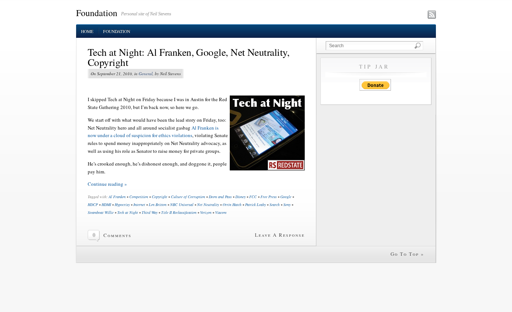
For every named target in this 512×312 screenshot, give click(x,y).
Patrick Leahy (255, 204)
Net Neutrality (208, 204)
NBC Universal (181, 204)
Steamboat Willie (101, 212)
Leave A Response (280, 234)
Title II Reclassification (178, 212)
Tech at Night (127, 212)
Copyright (159, 196)
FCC (253, 196)
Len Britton (157, 204)
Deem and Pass (220, 196)
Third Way (149, 212)
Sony (286, 204)
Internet (139, 204)
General (146, 73)
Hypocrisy (122, 204)
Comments (117, 235)
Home (87, 31)
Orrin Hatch (232, 204)
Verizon (205, 212)
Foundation (96, 13)
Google (285, 196)
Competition (138, 196)
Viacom (220, 212)
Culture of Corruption (188, 196)
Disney (240, 196)
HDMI (106, 204)
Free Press (268, 196)
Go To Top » (407, 254)
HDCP (93, 204)
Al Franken (117, 196)
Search (274, 204)
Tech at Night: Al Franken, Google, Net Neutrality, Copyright (188, 57)
